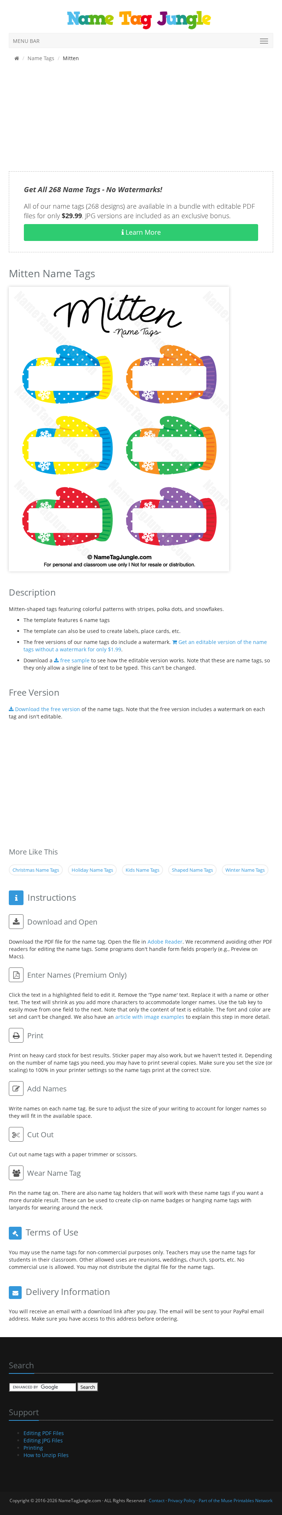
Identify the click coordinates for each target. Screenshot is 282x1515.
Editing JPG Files (43, 1440)
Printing (33, 1447)
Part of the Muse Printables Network (235, 1500)
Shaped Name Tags (192, 870)
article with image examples (149, 1016)
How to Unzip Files (46, 1455)
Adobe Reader (165, 941)
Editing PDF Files (44, 1433)
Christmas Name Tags (35, 870)
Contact (156, 1500)
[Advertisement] (141, 120)
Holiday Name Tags (92, 870)
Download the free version (47, 709)
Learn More (142, 232)
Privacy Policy (181, 1500)
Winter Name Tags (245, 870)
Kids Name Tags (142, 870)
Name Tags (41, 58)
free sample (74, 660)
